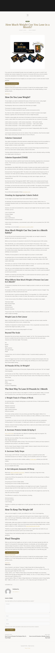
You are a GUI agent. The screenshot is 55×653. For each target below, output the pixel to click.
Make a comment (32, 30)
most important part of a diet (33, 526)
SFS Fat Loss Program (10, 85)
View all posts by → (16, 591)
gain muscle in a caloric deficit (26, 226)
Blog (27, 21)
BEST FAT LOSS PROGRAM (12, 83)
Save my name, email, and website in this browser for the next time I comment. (22, 626)
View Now (7, 93)
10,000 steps (33, 459)
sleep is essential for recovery (17, 472)
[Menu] (27, 15)
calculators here (26, 192)
